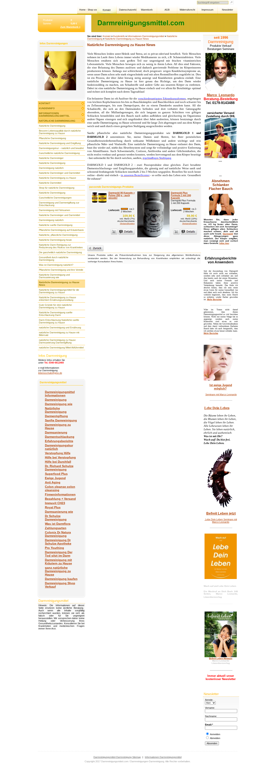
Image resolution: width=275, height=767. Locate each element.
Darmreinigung (56, 399)
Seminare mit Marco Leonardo (221, 394)
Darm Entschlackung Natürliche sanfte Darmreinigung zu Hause (59, 321)
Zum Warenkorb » (70, 27)
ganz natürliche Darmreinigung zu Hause (58, 571)
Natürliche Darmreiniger (51, 158)
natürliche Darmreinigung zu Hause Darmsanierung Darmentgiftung (57, 341)
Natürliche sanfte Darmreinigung (55, 225)
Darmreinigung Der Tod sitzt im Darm (58, 553)
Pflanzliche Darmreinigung (52, 138)
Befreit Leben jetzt (221, 513)
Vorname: (210, 707)
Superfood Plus (56, 473)
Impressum (207, 9)
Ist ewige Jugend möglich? (220, 387)
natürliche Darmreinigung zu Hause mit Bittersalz (59, 333)
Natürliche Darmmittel (50, 183)
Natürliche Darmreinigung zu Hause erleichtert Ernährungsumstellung (57, 298)
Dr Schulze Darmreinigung (56, 517)
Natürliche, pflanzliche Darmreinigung (58, 235)
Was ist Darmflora (57, 523)
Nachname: (211, 716)
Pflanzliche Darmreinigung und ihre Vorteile (61, 270)
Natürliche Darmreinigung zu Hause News (59, 283)
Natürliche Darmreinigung (57, 121)
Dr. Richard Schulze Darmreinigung (59, 467)
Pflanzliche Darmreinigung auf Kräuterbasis (61, 230)
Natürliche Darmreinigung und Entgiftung (60, 143)
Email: (208, 724)
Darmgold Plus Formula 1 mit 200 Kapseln (181, 195)
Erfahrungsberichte (59, 441)
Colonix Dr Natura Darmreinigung (58, 534)
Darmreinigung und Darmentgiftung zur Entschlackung (59, 203)
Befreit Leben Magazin (220, 658)
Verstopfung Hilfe (57, 453)
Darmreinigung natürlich (51, 168)
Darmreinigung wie (58, 404)
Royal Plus (53, 507)
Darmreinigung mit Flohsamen (54, 210)
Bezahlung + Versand (60, 498)
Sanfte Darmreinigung (61, 420)
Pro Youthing (54, 548)
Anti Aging (52, 482)
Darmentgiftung (56, 416)
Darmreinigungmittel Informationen (60, 393)
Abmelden (215, 738)
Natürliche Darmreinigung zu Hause (57, 178)
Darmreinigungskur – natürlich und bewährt (61, 148)
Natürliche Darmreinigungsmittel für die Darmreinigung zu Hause (59, 291)
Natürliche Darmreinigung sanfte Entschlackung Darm (55, 313)
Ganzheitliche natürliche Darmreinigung (59, 153)
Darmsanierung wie (59, 511)
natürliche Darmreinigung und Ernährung (60, 327)
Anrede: (209, 700)
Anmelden (215, 734)
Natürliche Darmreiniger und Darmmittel (59, 173)
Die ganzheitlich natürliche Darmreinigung (60, 252)
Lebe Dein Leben (216, 408)
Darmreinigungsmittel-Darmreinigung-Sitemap (117, 757)
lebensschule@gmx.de (50, 373)
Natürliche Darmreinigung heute (55, 240)
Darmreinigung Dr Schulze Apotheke (58, 541)
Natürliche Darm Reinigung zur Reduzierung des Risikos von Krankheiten (61, 246)
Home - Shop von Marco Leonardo (88, 9)
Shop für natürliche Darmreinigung (56, 187)
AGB (167, 9)
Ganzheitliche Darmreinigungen (55, 197)
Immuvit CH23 (55, 503)
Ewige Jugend (55, 478)
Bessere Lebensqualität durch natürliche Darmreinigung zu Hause (60, 132)
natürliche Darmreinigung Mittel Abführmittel (61, 347)
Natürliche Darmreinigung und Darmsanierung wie (54, 276)
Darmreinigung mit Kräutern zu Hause (58, 561)
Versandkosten (127, 223)
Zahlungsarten (55, 528)
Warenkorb (147, 9)
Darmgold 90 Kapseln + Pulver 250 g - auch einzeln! (121, 195)
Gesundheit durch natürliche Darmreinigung (53, 258)
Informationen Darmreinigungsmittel (54, 114)
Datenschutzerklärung (127, 9)
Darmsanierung (56, 432)
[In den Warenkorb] (114, 232)
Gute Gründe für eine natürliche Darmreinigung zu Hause (55, 306)
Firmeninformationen (60, 494)
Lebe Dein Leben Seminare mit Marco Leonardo (221, 520)
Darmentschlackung (59, 436)
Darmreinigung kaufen (61, 579)
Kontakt (107, 10)
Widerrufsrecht (187, 9)
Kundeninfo (47, 108)
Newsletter (227, 9)
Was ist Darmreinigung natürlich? (56, 265)
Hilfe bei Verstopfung (60, 457)
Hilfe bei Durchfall (58, 461)
